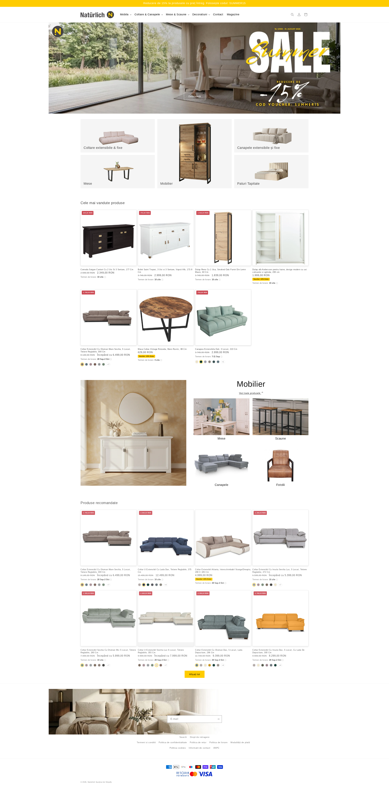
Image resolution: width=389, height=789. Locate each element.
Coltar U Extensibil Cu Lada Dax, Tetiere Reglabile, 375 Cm (164, 570)
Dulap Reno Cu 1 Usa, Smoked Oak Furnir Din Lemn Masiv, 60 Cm (220, 270)
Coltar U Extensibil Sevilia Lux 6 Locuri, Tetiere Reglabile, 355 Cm (161, 651)
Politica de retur (198, 742)
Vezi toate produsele (250, 393)
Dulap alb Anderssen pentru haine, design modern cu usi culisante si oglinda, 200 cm (279, 270)
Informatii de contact (199, 748)
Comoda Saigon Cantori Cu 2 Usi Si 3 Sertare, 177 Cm (107, 269)
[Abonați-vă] (218, 719)
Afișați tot (194, 674)
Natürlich (91, 782)
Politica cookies (178, 748)
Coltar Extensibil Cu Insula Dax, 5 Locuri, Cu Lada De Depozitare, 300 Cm (278, 651)
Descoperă (194, 96)
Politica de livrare (218, 742)
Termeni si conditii (146, 742)
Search (183, 737)
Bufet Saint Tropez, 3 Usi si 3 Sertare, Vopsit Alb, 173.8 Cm (165, 270)
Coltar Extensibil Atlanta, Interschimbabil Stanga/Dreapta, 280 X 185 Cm (223, 570)
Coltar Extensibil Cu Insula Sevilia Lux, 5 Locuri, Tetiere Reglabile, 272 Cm (279, 570)
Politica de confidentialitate (173, 742)
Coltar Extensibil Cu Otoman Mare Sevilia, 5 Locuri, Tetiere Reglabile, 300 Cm (106, 350)
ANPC (216, 748)
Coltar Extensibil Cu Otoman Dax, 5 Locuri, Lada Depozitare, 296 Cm (218, 651)
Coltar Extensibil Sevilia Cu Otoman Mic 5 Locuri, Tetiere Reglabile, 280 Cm (108, 651)
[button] (125, 14)
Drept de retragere (200, 737)
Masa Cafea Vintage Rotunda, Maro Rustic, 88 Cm (162, 349)
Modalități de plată (240, 742)
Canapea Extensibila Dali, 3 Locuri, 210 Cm (216, 349)
